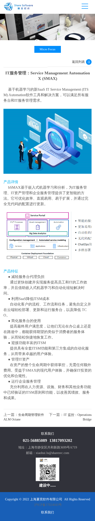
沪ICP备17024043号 (48, 505)
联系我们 (47, 512)
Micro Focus (47, 49)
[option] (47, 27)
